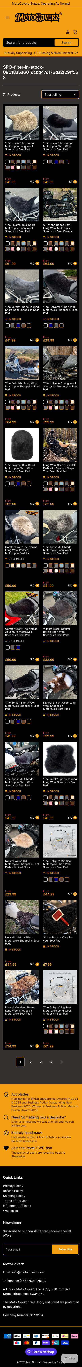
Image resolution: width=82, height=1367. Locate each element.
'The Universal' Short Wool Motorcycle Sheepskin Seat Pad (60, 310)
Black (7, 162)
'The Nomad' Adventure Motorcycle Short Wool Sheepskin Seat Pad (58, 146)
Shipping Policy (14, 1196)
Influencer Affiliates (17, 1206)
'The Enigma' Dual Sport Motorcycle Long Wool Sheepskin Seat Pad (20, 228)
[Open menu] (7, 17)
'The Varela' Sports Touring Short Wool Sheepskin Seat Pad (22, 310)
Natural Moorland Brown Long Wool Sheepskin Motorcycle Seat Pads (20, 1010)
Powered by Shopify (54, 1362)
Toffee (13, 162)
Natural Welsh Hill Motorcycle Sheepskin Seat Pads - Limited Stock (22, 864)
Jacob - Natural (29, 167)
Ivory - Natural (18, 167)
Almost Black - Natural (61, 162)
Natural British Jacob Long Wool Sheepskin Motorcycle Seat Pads (59, 705)
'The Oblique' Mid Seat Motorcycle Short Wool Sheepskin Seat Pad (57, 864)
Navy (56, 162)
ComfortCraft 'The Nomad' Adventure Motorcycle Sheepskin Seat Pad (21, 632)
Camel (34, 162)
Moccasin (67, 162)
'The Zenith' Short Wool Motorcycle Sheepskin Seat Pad (22, 705)
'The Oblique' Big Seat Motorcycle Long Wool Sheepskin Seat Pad (57, 1010)
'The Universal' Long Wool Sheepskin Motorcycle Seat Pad (60, 386)
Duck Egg (23, 162)
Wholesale (10, 1211)
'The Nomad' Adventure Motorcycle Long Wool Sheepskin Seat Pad (20, 146)
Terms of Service (15, 1201)
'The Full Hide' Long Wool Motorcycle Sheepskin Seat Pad (22, 386)
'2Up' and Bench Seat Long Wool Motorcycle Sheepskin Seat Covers (57, 228)
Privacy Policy (13, 1186)
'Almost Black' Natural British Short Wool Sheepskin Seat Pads (56, 632)
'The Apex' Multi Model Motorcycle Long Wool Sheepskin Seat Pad (57, 550)
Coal (29, 162)
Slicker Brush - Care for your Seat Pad (58, 939)
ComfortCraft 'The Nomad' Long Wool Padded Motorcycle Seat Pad (21, 550)
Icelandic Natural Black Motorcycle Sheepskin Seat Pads (22, 940)
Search (66, 42)
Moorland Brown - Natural (34, 167)
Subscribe (65, 1249)
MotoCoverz (33, 1362)
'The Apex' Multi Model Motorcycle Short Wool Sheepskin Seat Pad (19, 782)
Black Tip (7, 167)
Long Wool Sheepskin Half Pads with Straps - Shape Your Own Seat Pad (59, 468)
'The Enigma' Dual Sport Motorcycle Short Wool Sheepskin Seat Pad (20, 468)
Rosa (13, 167)
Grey (18, 162)
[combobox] (41, 42)
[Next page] (62, 1062)
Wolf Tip (23, 167)
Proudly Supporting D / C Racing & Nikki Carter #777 (41, 53)
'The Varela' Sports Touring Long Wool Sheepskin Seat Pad (60, 782)
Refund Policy (13, 1191)
